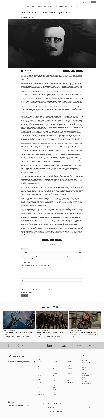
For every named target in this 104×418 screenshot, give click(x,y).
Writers (71, 330)
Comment (23, 267)
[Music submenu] (51, 6)
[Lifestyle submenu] (63, 6)
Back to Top (91, 407)
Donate (92, 2)
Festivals (4, 330)
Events (8, 330)
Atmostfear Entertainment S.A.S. (17, 404)
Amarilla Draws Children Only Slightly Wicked (83, 332)
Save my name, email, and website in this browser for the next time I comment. (39, 289)
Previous (25, 252)
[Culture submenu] (46, 6)
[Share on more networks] (82, 71)
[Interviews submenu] (41, 6)
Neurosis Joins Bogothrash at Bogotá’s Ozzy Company (50, 333)
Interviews (74, 330)
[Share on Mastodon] (72, 71)
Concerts (38, 330)
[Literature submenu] (57, 6)
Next (80, 252)
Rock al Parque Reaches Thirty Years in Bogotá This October (17, 333)
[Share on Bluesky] (69, 71)
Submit (87, 2)
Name (22, 280)
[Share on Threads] (74, 71)
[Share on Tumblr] (77, 71)
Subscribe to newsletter (27, 292)
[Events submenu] (73, 6)
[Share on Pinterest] (79, 71)
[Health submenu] (68, 6)
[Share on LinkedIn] (66, 71)
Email (22, 285)
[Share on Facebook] (64, 71)
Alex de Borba (28, 70)
